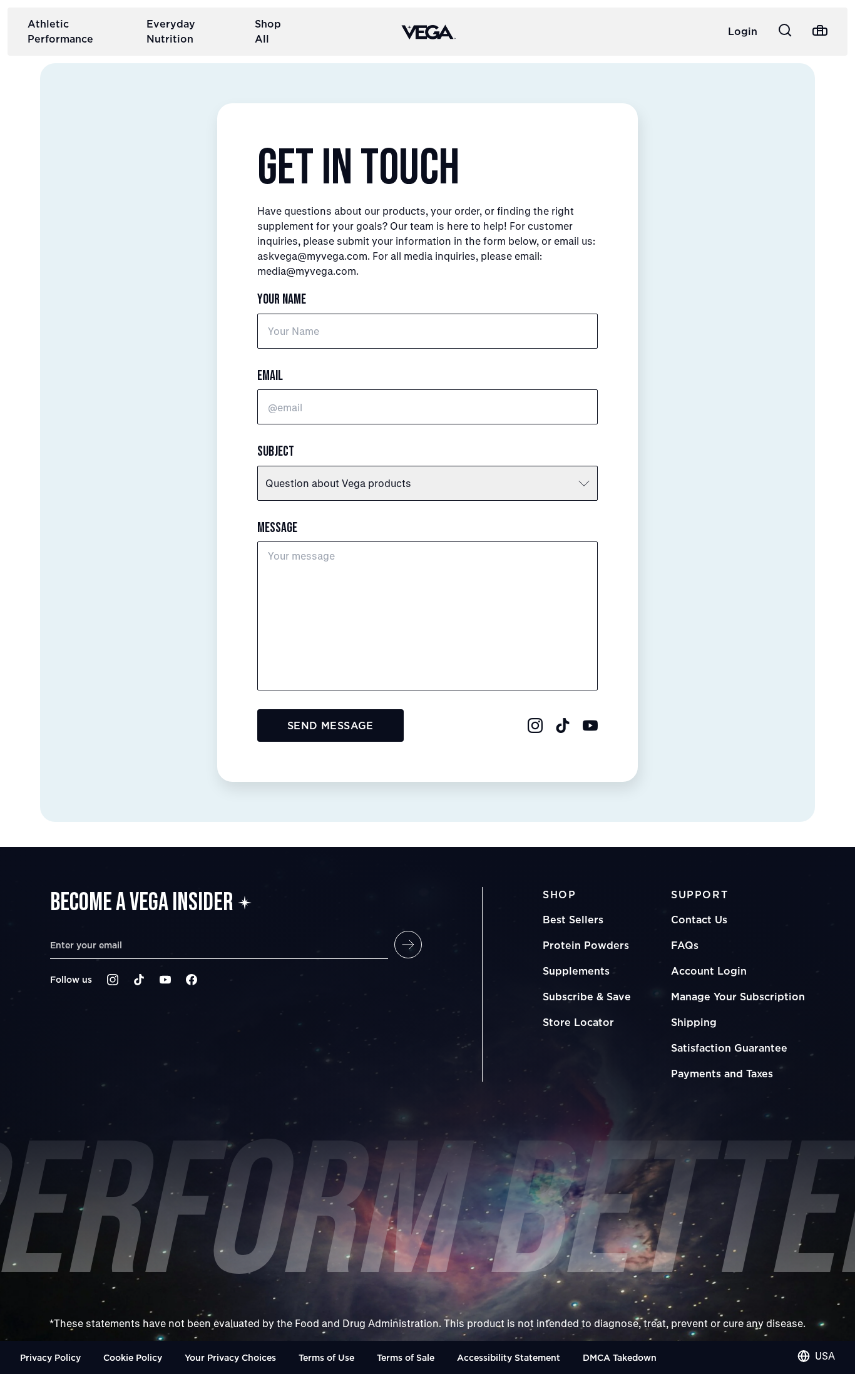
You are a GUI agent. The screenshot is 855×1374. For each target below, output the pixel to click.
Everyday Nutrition (170, 31)
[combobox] (816, 1355)
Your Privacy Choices (230, 1357)
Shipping (694, 1022)
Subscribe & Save (587, 996)
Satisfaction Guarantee (729, 1048)
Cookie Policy (132, 1357)
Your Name (281, 299)
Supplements (576, 971)
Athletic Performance (60, 31)
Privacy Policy (50, 1357)
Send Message (330, 725)
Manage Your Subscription (738, 996)
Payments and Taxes (722, 1073)
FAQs (685, 945)
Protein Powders (586, 945)
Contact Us (699, 919)
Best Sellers (573, 919)
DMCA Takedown (620, 1357)
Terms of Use (326, 1357)
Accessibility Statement (508, 1357)
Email (270, 375)
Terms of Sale (405, 1357)
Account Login (709, 971)
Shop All (268, 31)
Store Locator (578, 1022)
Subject (275, 451)
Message (277, 528)
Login (742, 31)
